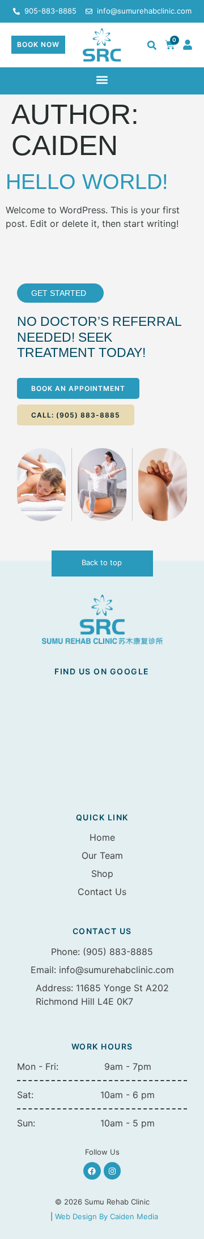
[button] (152, 45)
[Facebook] (92, 1171)
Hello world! (87, 181)
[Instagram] (112, 1171)
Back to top (102, 562)
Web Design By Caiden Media (106, 1216)
